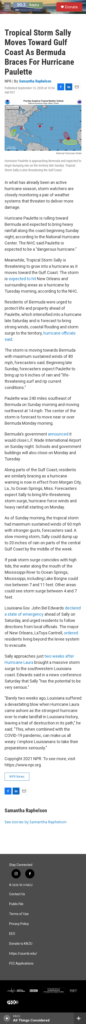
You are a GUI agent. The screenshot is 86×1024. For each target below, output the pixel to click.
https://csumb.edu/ (23, 953)
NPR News (17, 776)
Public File (16, 904)
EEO (12, 934)
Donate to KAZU (20, 943)
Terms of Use (19, 914)
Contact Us (17, 894)
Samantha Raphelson (35, 81)
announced (58, 434)
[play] (7, 1018)
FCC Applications (21, 963)
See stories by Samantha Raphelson (36, 821)
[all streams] (80, 1018)
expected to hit (22, 278)
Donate (71, 7)
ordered (71, 632)
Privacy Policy (19, 924)
